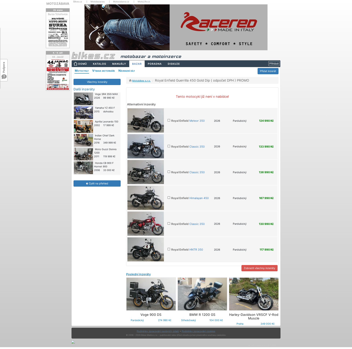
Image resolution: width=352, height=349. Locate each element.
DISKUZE (174, 63)
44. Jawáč (58, 56)
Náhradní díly (126, 70)
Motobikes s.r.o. (141, 80)
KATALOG (99, 63)
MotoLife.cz (144, 2)
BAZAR (137, 63)
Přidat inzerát (268, 71)
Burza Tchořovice (58, 14)
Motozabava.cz (121, 2)
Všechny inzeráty (97, 81)
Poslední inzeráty (138, 274)
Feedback (4, 65)
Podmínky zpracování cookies (198, 331)
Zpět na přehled (98, 183)
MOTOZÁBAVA (57, 3)
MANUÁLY (119, 63)
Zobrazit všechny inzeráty (259, 268)
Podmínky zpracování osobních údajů (158, 331)
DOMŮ (82, 63)
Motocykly (82, 70)
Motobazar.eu (98, 2)
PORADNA (155, 63)
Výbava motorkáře (103, 70)
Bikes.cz (77, 2)
